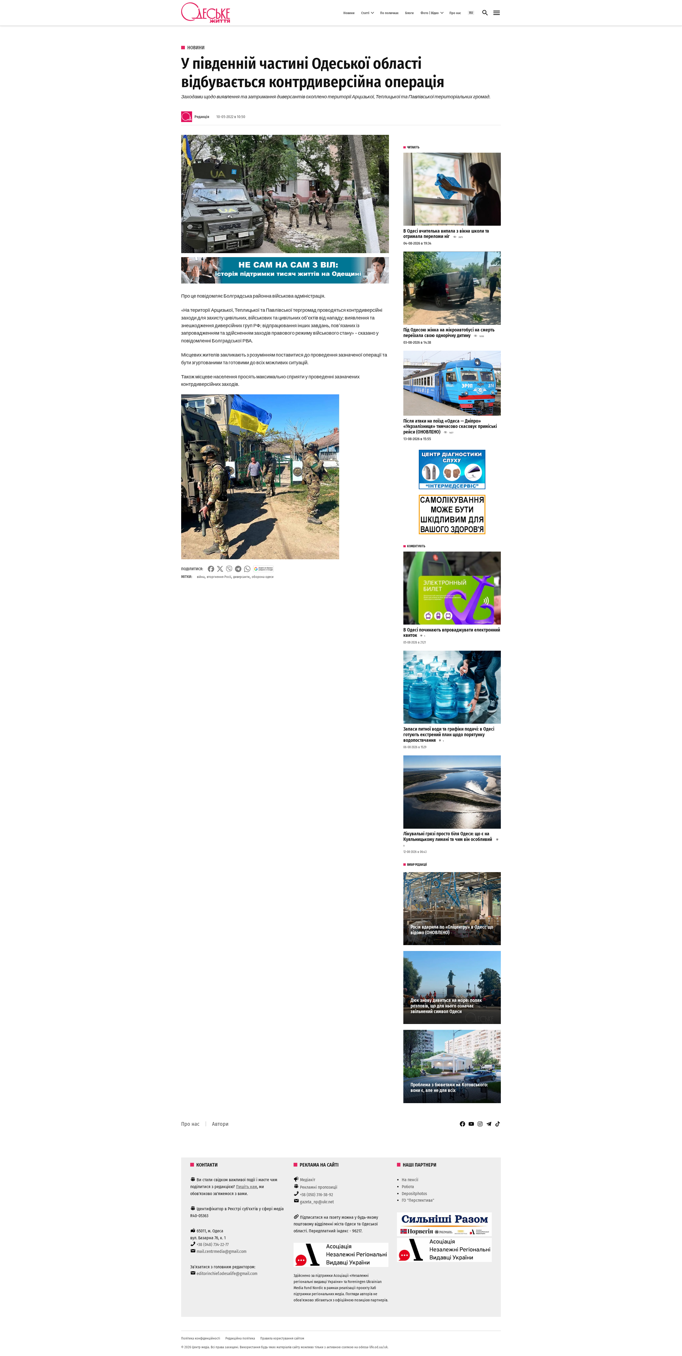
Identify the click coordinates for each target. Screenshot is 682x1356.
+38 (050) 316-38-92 (316, 1194)
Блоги (409, 13)
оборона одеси (263, 577)
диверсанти (241, 577)
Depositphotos (414, 1193)
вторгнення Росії (219, 577)
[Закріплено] (496, 13)
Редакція (201, 117)
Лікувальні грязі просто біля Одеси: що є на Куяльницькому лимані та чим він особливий (448, 836)
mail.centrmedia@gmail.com (221, 1251)
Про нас (455, 13)
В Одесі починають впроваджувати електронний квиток (451, 632)
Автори (220, 1124)
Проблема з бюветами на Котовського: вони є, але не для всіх (449, 1087)
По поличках (389, 13)
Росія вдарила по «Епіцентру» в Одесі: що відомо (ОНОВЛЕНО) (452, 930)
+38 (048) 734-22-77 (213, 1244)
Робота (408, 1186)
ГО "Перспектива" (418, 1200)
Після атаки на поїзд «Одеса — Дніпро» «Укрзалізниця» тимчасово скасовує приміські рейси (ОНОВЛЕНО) (450, 426)
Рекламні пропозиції (318, 1187)
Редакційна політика (240, 1338)
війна (201, 577)
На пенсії (410, 1179)
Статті (365, 13)
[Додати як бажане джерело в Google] (263, 569)
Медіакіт (307, 1179)
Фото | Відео (430, 13)
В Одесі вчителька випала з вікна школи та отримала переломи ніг (446, 234)
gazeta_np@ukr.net (317, 1201)
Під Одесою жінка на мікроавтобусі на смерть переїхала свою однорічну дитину (448, 332)
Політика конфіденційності (200, 1338)
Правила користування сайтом (282, 1338)
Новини (349, 13)
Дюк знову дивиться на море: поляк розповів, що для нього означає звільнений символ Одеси (446, 1006)
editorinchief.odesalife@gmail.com (227, 1273)
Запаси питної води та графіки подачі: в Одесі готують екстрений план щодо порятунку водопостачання (448, 734)
